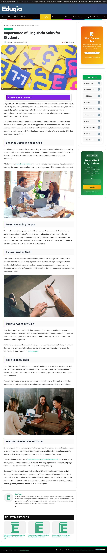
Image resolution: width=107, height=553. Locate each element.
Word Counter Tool (68, 1)
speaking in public (23, 164)
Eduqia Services (25, 17)
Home (36, 1)
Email (92, 178)
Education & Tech (13, 17)
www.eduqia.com (24, 550)
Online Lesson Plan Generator (54, 1)
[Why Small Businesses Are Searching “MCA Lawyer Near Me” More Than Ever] (15, 527)
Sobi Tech (9, 42)
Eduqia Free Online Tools (93, 17)
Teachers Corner (77, 17)
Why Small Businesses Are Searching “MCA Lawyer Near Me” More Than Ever (14, 537)
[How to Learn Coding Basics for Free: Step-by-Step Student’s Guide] (39, 527)
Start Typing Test (92, 54)
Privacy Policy (83, 550)
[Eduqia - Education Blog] (11, 9)
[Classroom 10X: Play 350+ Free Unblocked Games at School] (63, 527)
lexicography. (33, 351)
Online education (57, 17)
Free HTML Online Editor (80, 1)
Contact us (91, 550)
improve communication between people (43, 459)
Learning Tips (45, 17)
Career (36, 17)
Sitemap (77, 550)
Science (67, 17)
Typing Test (42, 1)
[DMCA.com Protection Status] (100, 550)
